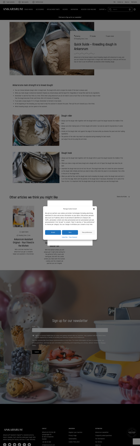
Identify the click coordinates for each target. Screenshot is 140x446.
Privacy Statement (73, 237)
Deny (70, 232)
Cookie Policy (65, 237)
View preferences (87, 232)
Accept (53, 232)
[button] (94, 209)
